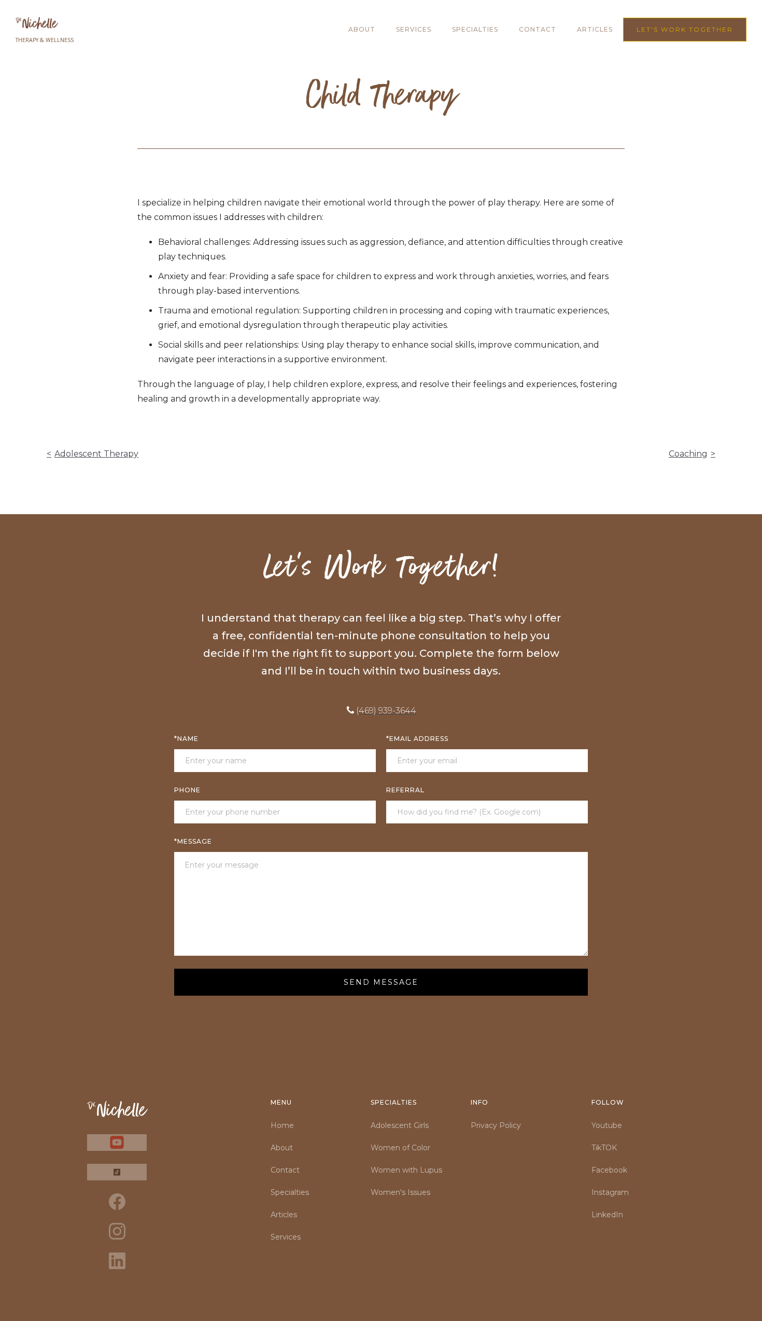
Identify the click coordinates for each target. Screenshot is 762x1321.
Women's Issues (400, 1192)
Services (413, 29)
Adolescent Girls (400, 1125)
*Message (193, 841)
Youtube (606, 1125)
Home (282, 1125)
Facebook (609, 1170)
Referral (405, 790)
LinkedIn (607, 1214)
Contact (537, 29)
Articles (284, 1214)
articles (595, 29)
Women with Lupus (406, 1170)
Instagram (610, 1192)
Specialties (475, 29)
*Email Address (417, 738)
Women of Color (400, 1147)
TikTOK (604, 1147)
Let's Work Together (685, 29)
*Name (186, 738)
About (361, 29)
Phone (187, 790)
